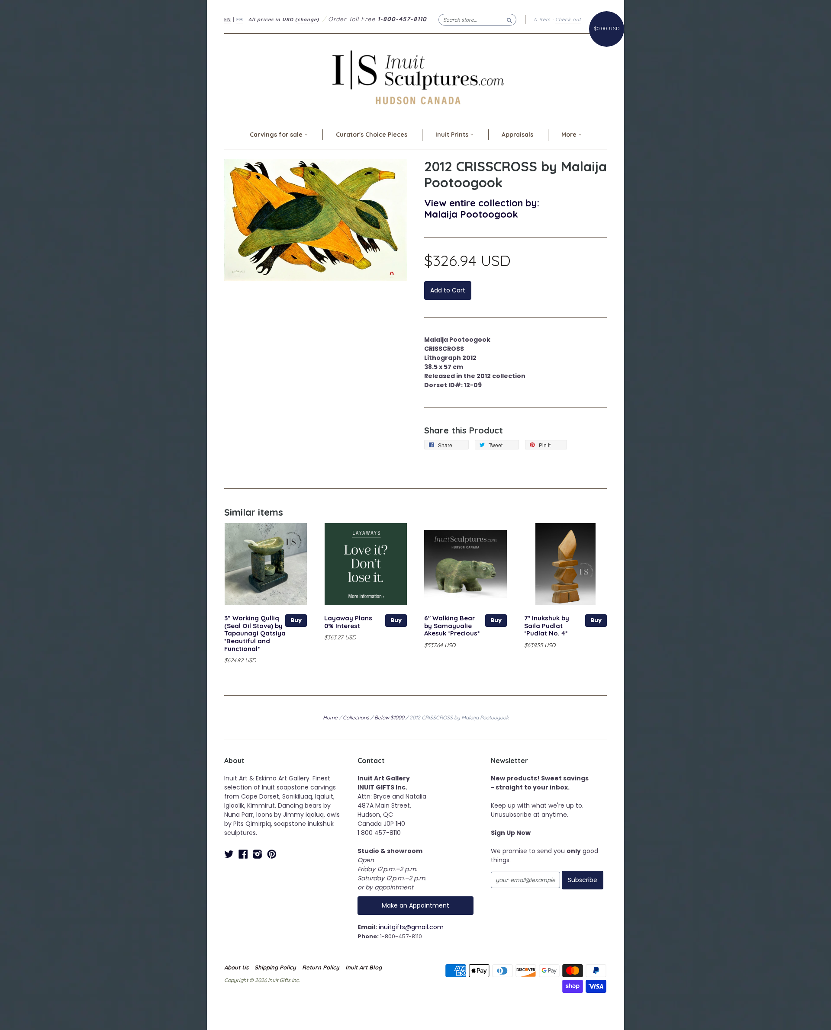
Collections (356, 717)
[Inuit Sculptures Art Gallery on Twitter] (229, 854)
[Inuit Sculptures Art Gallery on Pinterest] (272, 854)
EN (227, 19)
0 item (542, 19)
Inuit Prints (452, 134)
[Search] (509, 19)
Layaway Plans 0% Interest (348, 622)
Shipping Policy (275, 967)
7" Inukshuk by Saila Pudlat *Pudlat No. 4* (546, 626)
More (569, 134)
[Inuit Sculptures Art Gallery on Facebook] (243, 854)
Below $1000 (389, 717)
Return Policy (320, 967)
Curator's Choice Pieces (371, 134)
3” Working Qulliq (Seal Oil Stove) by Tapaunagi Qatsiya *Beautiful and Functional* (255, 633)
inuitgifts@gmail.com (411, 927)
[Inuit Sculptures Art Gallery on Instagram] (257, 854)
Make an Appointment (415, 905)
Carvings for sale (277, 134)
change (307, 19)
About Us (236, 967)
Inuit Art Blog (363, 967)
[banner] (415, 77)
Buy (296, 620)
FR (239, 19)
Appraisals (517, 134)
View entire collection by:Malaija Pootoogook (481, 208)
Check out (568, 19)
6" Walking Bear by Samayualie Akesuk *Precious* (452, 626)
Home (330, 717)
